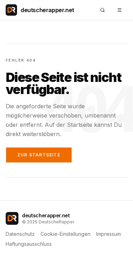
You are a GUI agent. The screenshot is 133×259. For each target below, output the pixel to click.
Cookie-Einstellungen (65, 234)
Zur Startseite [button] (38, 154)
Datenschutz (20, 234)
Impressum (108, 234)
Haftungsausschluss (29, 244)
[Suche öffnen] (102, 10)
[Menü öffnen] (119, 10)
